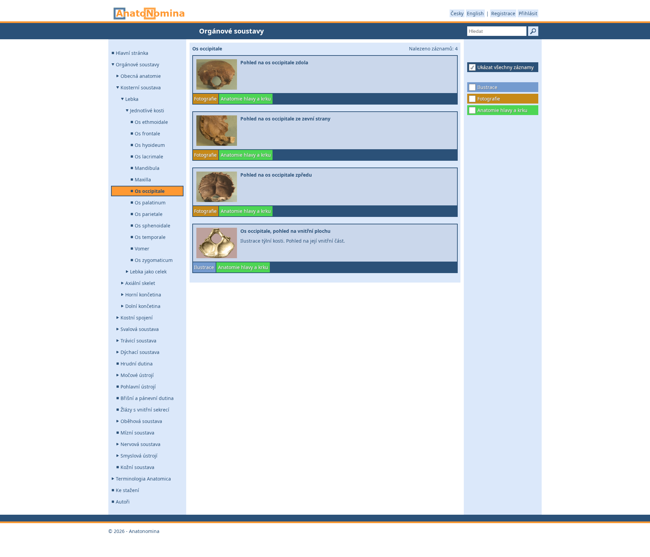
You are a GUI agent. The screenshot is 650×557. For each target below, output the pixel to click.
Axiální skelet (140, 283)
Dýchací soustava (140, 352)
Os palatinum (150, 202)
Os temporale (150, 237)
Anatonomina (149, 13)
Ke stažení (127, 490)
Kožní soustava (137, 467)
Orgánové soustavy (137, 64)
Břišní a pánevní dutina (147, 398)
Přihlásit (528, 13)
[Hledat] (533, 31)
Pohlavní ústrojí (138, 386)
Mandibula (147, 168)
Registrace (503, 13)
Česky (457, 13)
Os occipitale (150, 191)
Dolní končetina (142, 306)
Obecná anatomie (141, 76)
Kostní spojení (137, 317)
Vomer (142, 248)
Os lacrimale (149, 156)
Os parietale (148, 214)
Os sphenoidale (152, 225)
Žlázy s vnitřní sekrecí (145, 409)
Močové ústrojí (137, 375)
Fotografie (488, 98)
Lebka (131, 99)
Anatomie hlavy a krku (502, 110)
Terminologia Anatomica (143, 478)
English (475, 13)
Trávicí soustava (138, 340)
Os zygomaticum (154, 260)
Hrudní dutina (137, 363)
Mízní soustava (137, 432)
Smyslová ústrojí (139, 455)
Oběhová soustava (141, 421)
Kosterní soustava (141, 87)
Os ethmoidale (151, 122)
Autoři (123, 501)
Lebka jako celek (148, 271)
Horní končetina (143, 294)
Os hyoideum (150, 145)
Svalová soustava (140, 329)
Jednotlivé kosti (147, 110)
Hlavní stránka (132, 53)
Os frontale (147, 133)
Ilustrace (487, 87)
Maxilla (143, 179)
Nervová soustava (140, 444)
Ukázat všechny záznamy (505, 67)
